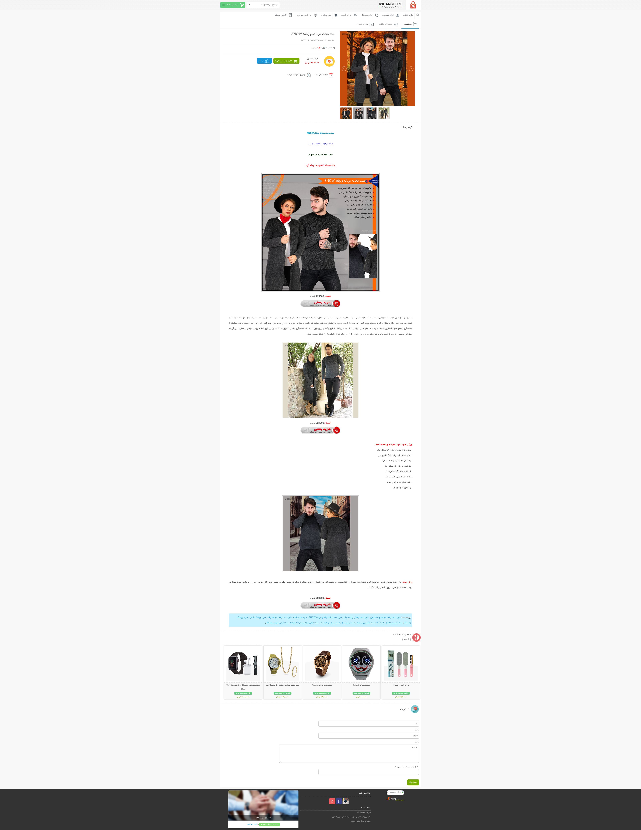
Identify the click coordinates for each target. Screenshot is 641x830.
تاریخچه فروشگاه (364, 812)
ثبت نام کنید (252, 824)
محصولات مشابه (385, 24)
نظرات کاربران (362, 24)
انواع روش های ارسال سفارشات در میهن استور (351, 817)
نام (418, 718)
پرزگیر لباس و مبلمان (401, 685)
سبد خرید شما (233, 5)
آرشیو (406, 640)
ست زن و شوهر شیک (330, 623)
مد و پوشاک (326, 15)
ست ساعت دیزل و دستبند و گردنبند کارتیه (282, 685)
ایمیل (417, 730)
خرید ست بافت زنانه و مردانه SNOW (325, 617)
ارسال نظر (413, 782)
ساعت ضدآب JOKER (361, 685)
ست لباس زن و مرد (365, 623)
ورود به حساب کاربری (269, 824)
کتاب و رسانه (280, 15)
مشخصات (407, 24)
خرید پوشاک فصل (258, 617)
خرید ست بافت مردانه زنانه (279, 617)
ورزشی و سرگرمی (303, 15)
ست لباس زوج (348, 623)
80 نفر (261, 61)
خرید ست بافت (300, 617)
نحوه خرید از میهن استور (360, 821)
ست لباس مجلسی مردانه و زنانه (304, 623)
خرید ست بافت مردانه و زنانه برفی (385, 617)
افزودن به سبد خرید (283, 61)
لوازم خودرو (346, 15)
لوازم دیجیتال (367, 15)
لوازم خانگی (408, 15)
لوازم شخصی (388, 15)
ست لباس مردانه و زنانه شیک (389, 623)
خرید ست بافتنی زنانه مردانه (356, 617)
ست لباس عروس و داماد (277, 623)
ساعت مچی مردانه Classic (322, 685)
